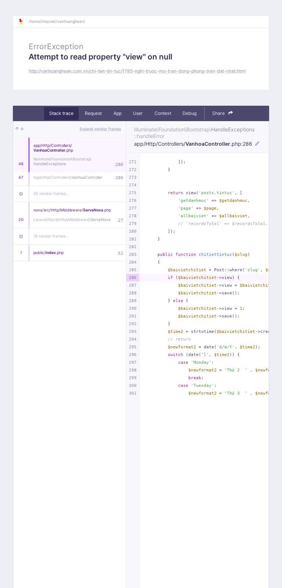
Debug (189, 113)
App (117, 113)
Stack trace (61, 113)
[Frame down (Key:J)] (22, 129)
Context (163, 113)
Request (93, 113)
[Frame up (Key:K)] (17, 129)
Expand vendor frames (100, 129)
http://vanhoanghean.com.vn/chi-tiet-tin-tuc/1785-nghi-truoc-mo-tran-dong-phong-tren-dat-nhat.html (137, 71)
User (138, 113)
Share (219, 113)
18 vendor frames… (50, 236)
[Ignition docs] (23, 21)
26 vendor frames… (51, 193)
